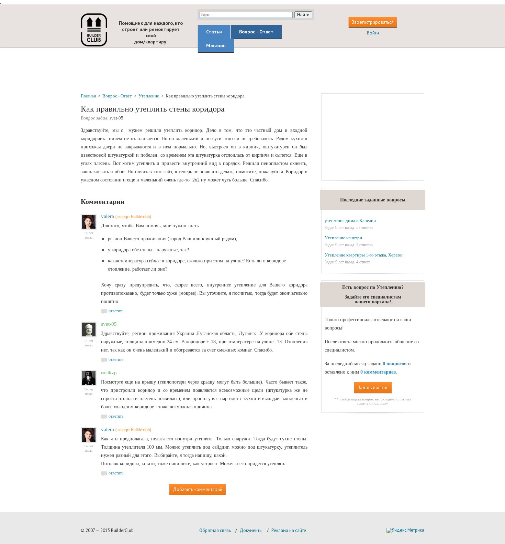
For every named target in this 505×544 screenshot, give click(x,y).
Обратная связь (215, 530)
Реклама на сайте (288, 530)
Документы (251, 530)
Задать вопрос (373, 387)
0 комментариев (378, 372)
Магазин (216, 45)
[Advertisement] (252, 69)
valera (107, 216)
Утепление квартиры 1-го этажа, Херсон (364, 255)
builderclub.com (94, 29)
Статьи (214, 32)
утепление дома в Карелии (350, 220)
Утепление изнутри (343, 237)
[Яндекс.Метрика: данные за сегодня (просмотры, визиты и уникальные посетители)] (405, 530)
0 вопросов (395, 363)
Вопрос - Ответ (256, 32)
